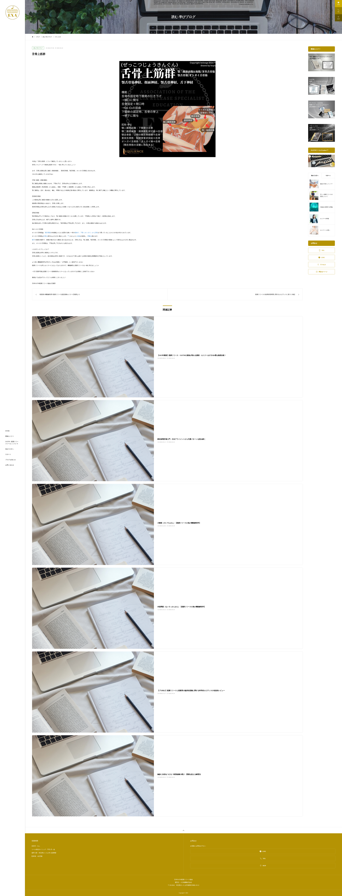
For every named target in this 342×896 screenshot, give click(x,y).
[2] (68, 235)
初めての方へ (9, 449)
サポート (8, 454)
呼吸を (90, 236)
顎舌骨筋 (48, 232)
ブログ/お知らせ (10, 459)
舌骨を (45, 236)
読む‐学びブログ (38, 48)
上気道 (78, 236)
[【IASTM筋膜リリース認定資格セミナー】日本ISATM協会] (12, 12)
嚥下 (33, 240)
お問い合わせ (9, 465)
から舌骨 (95, 232)
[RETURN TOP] (183, 830)
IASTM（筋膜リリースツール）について (11, 442)
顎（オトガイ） (87, 232)
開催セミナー (9, 436)
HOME (7, 431)
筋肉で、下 (78, 232)
